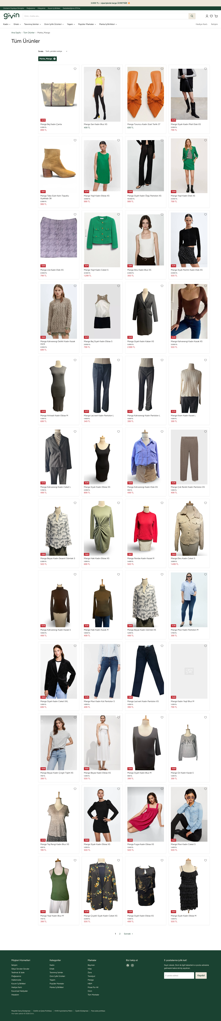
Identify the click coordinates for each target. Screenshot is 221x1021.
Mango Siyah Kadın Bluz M (139, 773)
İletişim (214, 24)
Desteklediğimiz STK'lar (71, 8)
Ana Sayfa (16, 33)
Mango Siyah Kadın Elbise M (183, 916)
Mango (91, 980)
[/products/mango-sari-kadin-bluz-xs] (102, 94)
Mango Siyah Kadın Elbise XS (97, 487)
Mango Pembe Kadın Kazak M (140, 558)
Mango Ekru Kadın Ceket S (183, 558)
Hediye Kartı (201, 24)
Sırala (40, 51)
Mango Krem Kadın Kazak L (183, 415)
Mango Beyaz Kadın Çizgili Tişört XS (56, 773)
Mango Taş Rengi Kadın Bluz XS (54, 844)
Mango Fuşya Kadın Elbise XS (140, 844)
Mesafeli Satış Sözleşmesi (20, 1011)
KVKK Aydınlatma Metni (63, 1011)
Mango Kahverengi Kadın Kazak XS (186, 341)
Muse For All (93, 987)
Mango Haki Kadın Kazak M (96, 630)
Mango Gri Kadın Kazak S (182, 773)
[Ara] (192, 16)
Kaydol (201, 975)
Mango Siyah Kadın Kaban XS (140, 341)
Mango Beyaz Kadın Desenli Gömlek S (57, 558)
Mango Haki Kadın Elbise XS (96, 558)
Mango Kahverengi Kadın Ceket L (55, 487)
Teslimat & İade (17, 972)
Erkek (16, 24)
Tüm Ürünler (29, 33)
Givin (90, 991)
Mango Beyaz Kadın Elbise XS (97, 773)
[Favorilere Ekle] (75, 69)
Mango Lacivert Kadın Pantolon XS (143, 701)
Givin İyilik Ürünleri (53, 24)
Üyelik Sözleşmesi (81, 1011)
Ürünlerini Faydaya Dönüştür (13, 8)
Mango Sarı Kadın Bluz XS (95, 124)
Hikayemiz (41, 8)
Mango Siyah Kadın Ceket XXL (54, 701)
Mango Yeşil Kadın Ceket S (96, 270)
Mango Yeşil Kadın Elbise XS (96, 196)
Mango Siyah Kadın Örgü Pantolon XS (144, 196)
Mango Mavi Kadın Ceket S (183, 844)
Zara (90, 972)
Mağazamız (31, 8)
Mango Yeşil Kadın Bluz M (52, 916)
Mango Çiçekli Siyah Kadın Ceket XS (100, 916)
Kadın (6, 24)
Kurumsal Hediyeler (19, 991)
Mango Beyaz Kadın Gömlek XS (141, 630)
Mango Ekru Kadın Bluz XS (139, 270)
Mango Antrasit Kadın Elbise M (54, 415)
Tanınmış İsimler (31, 24)
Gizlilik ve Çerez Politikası (42, 1011)
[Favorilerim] (211, 16)
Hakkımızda (16, 980)
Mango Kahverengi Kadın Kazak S (55, 630)
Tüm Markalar (93, 995)
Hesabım (15, 995)
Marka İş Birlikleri (107, 24)
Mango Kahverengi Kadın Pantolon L (143, 415)
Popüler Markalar (86, 24)
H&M (90, 983)
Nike (90, 969)
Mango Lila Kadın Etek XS (52, 270)
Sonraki (127, 934)
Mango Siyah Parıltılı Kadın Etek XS (187, 270)
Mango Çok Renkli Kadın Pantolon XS (188, 487)
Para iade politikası (98, 1011)
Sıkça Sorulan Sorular (20, 969)
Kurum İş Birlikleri (54, 8)
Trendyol (91, 976)
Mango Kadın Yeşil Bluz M (182, 701)
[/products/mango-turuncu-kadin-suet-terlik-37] (145, 94)
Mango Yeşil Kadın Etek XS (183, 196)
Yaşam (70, 24)
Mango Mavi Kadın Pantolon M (184, 630)
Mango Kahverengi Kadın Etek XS (142, 487)
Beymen (91, 965)
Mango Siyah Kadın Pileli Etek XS (186, 124)
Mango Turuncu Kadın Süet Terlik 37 (143, 124)
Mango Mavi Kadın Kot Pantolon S (99, 701)
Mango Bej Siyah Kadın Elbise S (98, 341)
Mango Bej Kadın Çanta (51, 124)
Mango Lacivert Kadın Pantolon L (99, 415)
